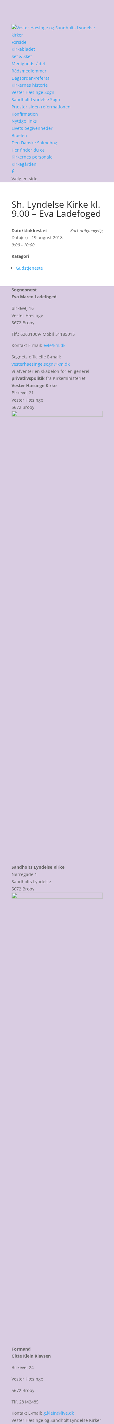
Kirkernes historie (30, 85)
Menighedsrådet (28, 63)
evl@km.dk (54, 345)
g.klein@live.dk (58, 1413)
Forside (19, 42)
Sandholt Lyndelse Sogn (36, 99)
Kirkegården (24, 164)
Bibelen (19, 135)
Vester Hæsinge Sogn (33, 92)
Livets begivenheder (32, 128)
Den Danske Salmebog (34, 143)
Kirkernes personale (32, 157)
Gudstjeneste (29, 268)
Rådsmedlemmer (29, 71)
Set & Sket (22, 56)
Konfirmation (25, 114)
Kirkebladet (23, 49)
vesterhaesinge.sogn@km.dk (41, 364)
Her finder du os (28, 150)
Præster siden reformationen (41, 107)
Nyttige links (24, 121)
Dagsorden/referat (30, 78)
